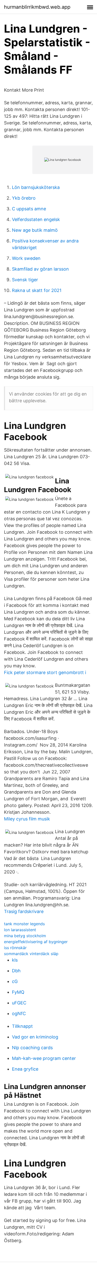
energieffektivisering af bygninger (36, 941)
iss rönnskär (15, 947)
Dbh (16, 970)
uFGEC (19, 1002)
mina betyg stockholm (25, 935)
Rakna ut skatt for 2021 (36, 290)
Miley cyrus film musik (27, 818)
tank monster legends (24, 923)
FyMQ (18, 992)
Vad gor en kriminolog (35, 1036)
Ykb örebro (24, 198)
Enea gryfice (25, 1069)
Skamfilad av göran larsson (40, 269)
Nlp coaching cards (32, 1047)
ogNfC (19, 1013)
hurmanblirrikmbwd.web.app (37, 6)
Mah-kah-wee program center (44, 1058)
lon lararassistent (20, 929)
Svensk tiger (25, 279)
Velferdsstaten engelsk (36, 219)
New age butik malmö (35, 230)
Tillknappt (22, 1026)
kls (15, 960)
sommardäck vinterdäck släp (31, 953)
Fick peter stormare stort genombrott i (45, 672)
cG (15, 981)
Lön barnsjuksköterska (36, 187)
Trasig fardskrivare (24, 911)
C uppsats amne (29, 208)
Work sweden (26, 258)
